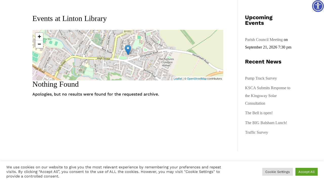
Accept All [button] (306, 172)
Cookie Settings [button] (277, 172)
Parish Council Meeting (264, 39)
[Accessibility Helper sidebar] (318, 6)
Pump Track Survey (261, 78)
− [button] (39, 44)
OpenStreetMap (197, 78)
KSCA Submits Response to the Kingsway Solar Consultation (267, 95)
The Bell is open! (259, 113)
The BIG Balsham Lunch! (266, 123)
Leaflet (178, 78)
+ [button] (39, 36)
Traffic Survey (256, 132)
